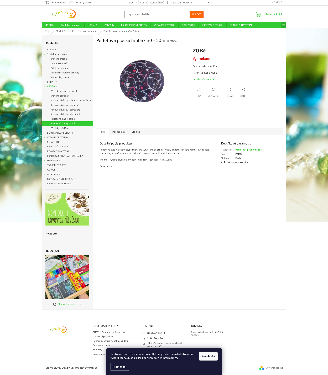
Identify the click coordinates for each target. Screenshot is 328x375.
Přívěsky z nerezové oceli (64, 91)
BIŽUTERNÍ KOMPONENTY (60, 133)
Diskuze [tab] (136, 132)
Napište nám (99, 354)
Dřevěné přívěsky (60, 96)
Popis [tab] (103, 132)
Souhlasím (208, 356)
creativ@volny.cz (156, 333)
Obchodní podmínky (181, 2)
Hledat (196, 14)
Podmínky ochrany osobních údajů (110, 341)
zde (176, 358)
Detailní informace (202, 79)
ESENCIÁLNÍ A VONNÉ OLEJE (61, 179)
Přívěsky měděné (60, 128)
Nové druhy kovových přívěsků (207, 332)
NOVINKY (51, 49)
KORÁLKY (52, 82)
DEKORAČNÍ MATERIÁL (58, 151)
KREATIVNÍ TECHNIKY (57, 146)
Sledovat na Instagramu (70, 304)
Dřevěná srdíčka (59, 59)
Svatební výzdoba (60, 77)
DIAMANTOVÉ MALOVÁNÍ (59, 183)
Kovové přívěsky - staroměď (65, 114)
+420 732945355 (155, 338)
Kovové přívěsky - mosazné (65, 105)
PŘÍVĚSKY (52, 86)
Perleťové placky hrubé (63, 123)
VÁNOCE (51, 170)
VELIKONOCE (53, 174)
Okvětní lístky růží (60, 63)
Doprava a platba (101, 345)
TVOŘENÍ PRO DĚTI (56, 165)
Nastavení (119, 367)
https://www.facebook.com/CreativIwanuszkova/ (165, 344)
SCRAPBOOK (53, 142)
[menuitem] (50, 25)
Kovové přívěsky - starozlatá (65, 110)
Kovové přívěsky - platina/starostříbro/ (71, 100)
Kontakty (97, 349)
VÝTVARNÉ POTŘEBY (57, 137)
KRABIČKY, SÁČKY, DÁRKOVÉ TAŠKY (65, 156)
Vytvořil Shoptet (274, 368)
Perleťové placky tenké (63, 119)
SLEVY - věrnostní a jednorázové (146, 2)
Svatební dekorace (57, 54)
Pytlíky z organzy (59, 68)
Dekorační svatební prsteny (65, 72)
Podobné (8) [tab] (118, 132)
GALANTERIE (53, 160)
